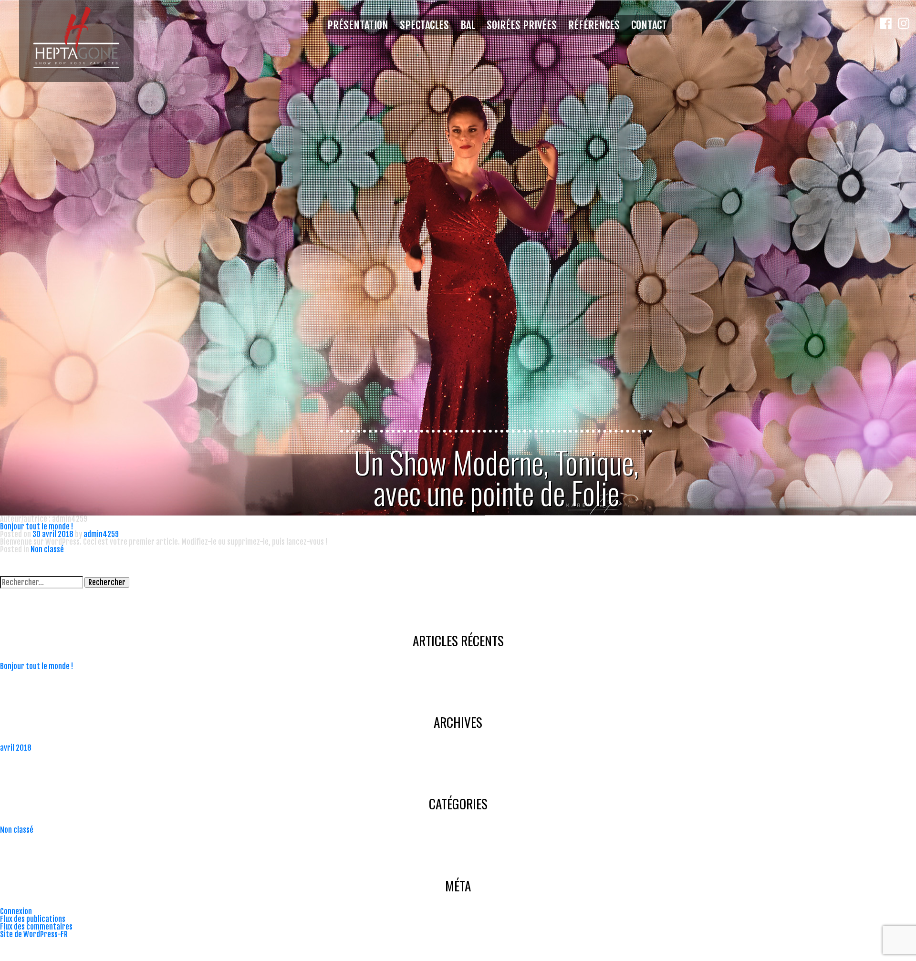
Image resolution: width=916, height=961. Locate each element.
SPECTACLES (424, 25)
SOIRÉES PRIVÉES (522, 25)
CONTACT (649, 25)
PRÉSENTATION (357, 25)
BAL (467, 25)
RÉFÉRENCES (594, 25)
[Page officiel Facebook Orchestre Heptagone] (889, 257)
